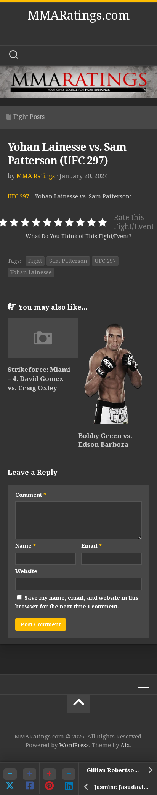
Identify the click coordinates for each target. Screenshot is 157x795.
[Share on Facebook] (30, 778)
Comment (30, 495)
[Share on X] (10, 778)
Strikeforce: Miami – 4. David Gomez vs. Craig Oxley (39, 379)
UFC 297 (18, 196)
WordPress (74, 745)
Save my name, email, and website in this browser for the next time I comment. (76, 602)
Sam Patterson (68, 261)
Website (26, 571)
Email (91, 546)
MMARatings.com (78, 15)
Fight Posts (29, 116)
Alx (125, 745)
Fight (35, 261)
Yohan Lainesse (31, 272)
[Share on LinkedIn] (69, 778)
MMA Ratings (35, 176)
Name (25, 546)
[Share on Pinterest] (49, 778)
